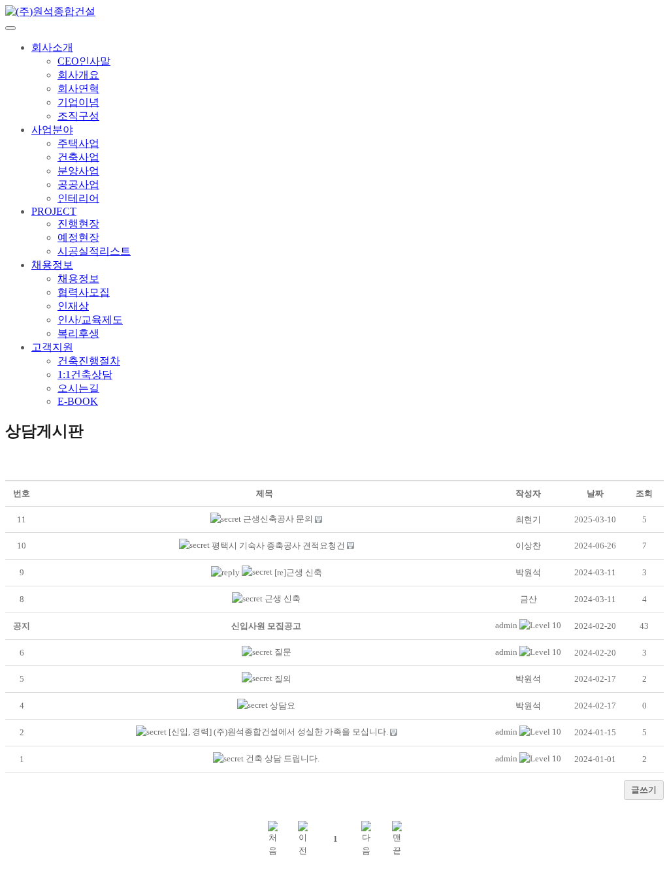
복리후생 (78, 333)
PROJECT (53, 211)
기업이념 (78, 102)
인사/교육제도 (90, 319)
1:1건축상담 (84, 374)
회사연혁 (78, 88)
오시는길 (78, 388)
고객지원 (52, 347)
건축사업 (78, 157)
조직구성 (78, 115)
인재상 (73, 305)
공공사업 (78, 184)
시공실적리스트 (94, 251)
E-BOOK (77, 401)
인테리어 (78, 198)
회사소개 (52, 47)
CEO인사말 (83, 61)
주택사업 (78, 143)
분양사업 (78, 170)
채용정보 (52, 264)
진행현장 (78, 223)
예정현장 (78, 237)
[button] (506, 625)
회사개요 (78, 74)
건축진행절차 (88, 360)
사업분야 (52, 129)
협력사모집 (83, 292)
